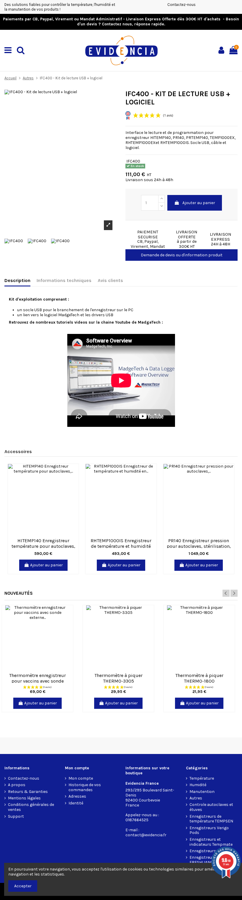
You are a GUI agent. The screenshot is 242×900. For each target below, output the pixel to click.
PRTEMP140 (197, 137)
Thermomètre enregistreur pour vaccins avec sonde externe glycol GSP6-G (37, 681)
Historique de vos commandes (84, 787)
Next (234, 593)
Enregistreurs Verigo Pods (209, 830)
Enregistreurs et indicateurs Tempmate (211, 842)
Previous (226, 593)
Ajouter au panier (198, 202)
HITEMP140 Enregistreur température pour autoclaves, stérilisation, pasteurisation (43, 546)
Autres (195, 798)
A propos (16, 785)
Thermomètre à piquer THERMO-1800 (199, 678)
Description (17, 280)
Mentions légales (24, 798)
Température (201, 778)
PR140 (178, 137)
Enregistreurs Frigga (209, 851)
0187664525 (136, 819)
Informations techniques (64, 280)
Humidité (197, 785)
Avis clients (110, 280)
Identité (75, 803)
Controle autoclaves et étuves (211, 807)
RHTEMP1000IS (174, 142)
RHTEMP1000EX (140, 142)
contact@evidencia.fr (145, 834)
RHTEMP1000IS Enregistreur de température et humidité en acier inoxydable (121, 546)
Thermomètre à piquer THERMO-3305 (118, 678)
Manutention (202, 791)
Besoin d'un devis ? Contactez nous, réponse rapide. (158, 22)
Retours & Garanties (28, 791)
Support (16, 816)
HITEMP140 (160, 137)
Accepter (23, 885)
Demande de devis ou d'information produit (182, 255)
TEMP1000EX (222, 137)
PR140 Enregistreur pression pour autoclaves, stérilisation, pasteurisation (199, 546)
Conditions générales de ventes (31, 807)
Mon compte (80, 778)
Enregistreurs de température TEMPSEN (211, 819)
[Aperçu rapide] (74, 472)
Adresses (77, 796)
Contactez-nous (181, 4)
